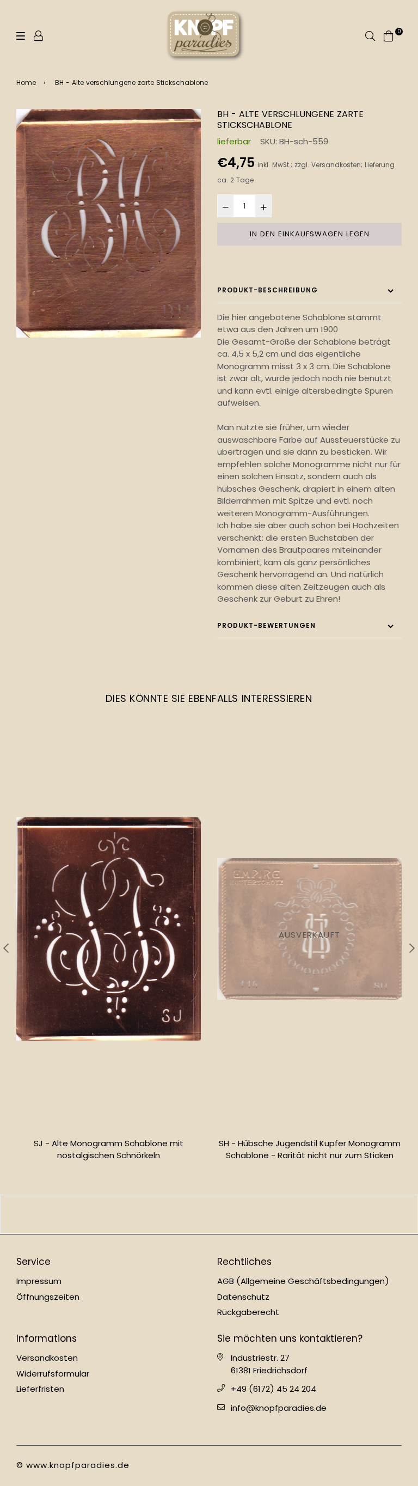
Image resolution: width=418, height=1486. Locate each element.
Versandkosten (336, 165)
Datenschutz (243, 1296)
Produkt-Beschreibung (267, 290)
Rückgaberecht (248, 1312)
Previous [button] (6, 948)
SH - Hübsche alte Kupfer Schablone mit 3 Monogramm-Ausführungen (310, 1149)
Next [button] (412, 948)
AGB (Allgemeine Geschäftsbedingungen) (303, 1281)
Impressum (39, 1281)
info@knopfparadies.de (279, 1408)
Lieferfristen (40, 1389)
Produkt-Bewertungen (266, 625)
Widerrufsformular (52, 1373)
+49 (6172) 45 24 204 (273, 1389)
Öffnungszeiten (47, 1296)
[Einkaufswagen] (389, 35)
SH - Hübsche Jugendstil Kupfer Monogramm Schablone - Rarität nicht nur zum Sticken (109, 1149)
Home (26, 82)
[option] (108, 223)
